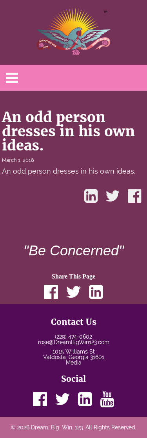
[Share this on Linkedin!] (91, 196)
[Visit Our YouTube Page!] (107, 399)
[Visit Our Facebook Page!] (40, 399)
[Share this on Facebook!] (134, 196)
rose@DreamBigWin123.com (73, 342)
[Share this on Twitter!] (112, 196)
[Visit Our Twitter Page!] (62, 399)
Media (74, 362)
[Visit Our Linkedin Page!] (85, 399)
